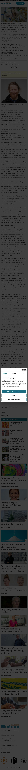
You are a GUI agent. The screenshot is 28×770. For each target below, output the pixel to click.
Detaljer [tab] (14, 373)
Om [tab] (23, 373)
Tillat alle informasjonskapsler (14, 391)
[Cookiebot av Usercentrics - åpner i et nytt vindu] (21, 370)
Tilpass (13, 395)
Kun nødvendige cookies (14, 399)
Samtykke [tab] (5, 373)
